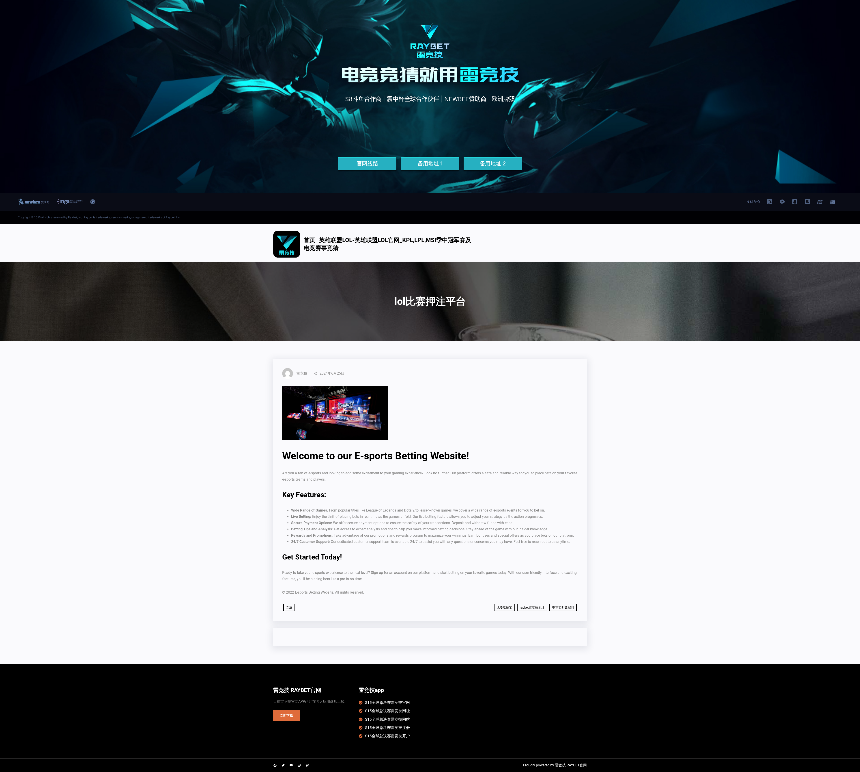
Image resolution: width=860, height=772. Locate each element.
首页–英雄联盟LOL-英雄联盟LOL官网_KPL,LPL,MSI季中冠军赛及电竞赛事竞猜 (387, 244)
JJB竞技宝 (504, 607)
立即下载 (286, 715)
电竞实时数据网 (563, 607)
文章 (289, 607)
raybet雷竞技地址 (532, 607)
